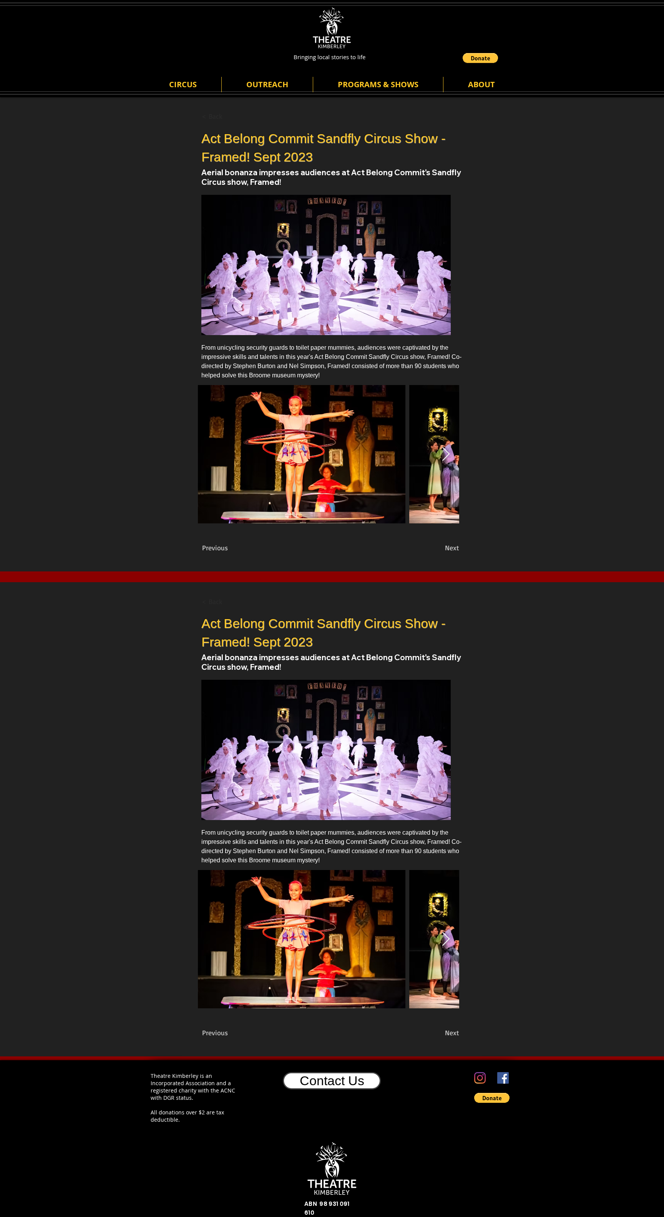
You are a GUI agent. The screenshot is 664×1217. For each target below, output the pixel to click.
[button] (480, 58)
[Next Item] (446, 454)
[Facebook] (503, 1078)
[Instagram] (480, 1078)
